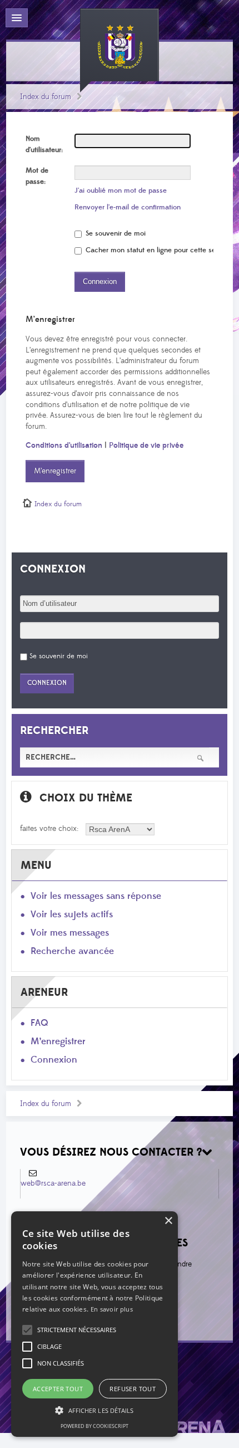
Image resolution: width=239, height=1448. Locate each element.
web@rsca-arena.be (53, 1183)
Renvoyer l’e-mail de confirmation (127, 207)
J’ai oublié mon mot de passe (120, 190)
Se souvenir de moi (114, 233)
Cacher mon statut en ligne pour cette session (157, 250)
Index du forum (45, 97)
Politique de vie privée (146, 446)
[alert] (94, 1324)
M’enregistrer (55, 471)
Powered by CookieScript (94, 1426)
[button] (76, 1330)
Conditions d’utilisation (64, 446)
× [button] (168, 1221)
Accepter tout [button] (58, 1389)
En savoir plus (112, 1309)
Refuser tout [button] (132, 1389)
